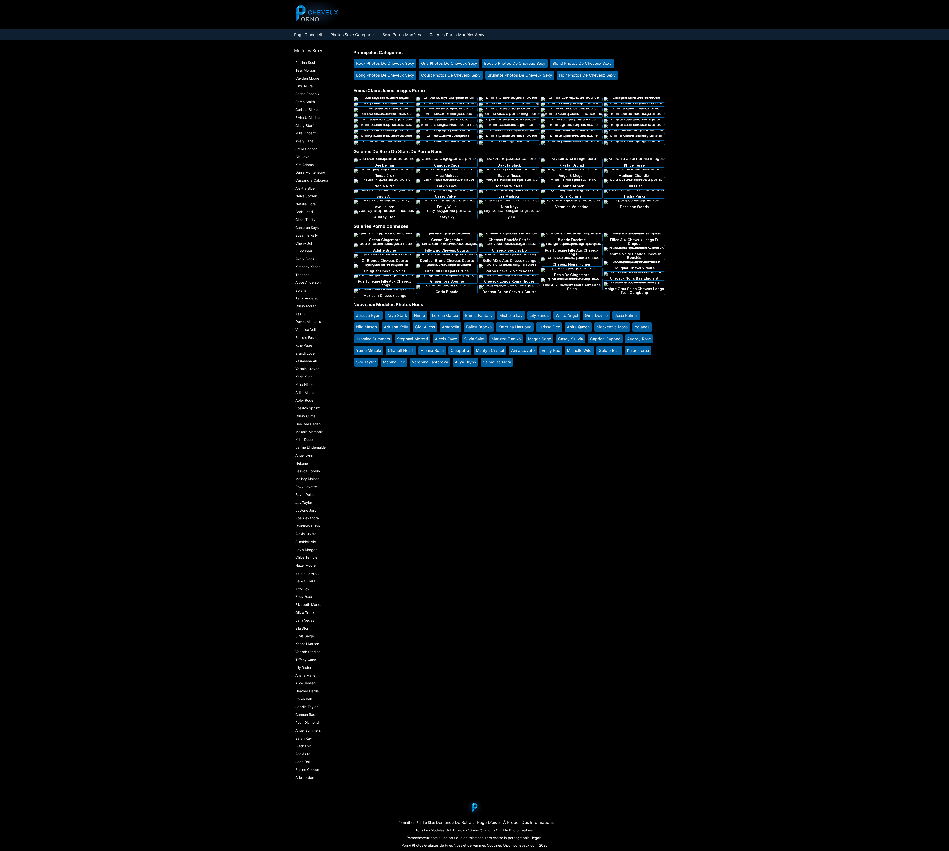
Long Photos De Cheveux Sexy (385, 75)
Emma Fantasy (479, 315)
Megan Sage (539, 338)
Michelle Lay (511, 315)
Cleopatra (460, 350)
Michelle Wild (579, 350)
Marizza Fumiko (506, 338)
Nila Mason (366, 326)
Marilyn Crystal (490, 350)
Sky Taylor (366, 362)
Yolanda (642, 326)
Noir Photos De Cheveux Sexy (587, 75)
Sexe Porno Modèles (401, 34)
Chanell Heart (401, 350)
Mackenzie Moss (612, 326)
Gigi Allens (425, 326)
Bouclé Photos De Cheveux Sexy (514, 63)
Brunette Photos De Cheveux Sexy (520, 75)
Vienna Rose (432, 350)
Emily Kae (551, 350)
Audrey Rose (639, 338)
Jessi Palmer (626, 315)
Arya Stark (397, 315)
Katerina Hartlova (514, 326)
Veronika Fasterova (430, 362)
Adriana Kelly (396, 326)
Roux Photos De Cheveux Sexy (385, 63)
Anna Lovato (523, 350)
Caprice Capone (605, 338)
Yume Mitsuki (368, 350)
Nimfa (419, 315)
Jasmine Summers (373, 338)
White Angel (567, 315)
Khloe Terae (638, 350)
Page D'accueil (308, 34)
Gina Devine (596, 315)
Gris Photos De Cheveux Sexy (449, 63)
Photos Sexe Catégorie (352, 34)
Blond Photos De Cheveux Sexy (582, 63)
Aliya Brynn (465, 362)
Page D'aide (488, 822)
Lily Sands (539, 315)
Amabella (450, 326)
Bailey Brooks (479, 326)
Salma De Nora (497, 362)
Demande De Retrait (455, 822)
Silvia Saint (474, 338)
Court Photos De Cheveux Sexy (451, 75)
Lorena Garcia (445, 315)
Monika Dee (394, 362)
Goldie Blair (609, 350)
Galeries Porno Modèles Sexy (457, 34)
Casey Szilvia (570, 338)
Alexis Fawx (446, 338)
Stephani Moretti (412, 338)
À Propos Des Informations (528, 822)
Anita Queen (578, 326)
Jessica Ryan (368, 315)
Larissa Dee (549, 326)
